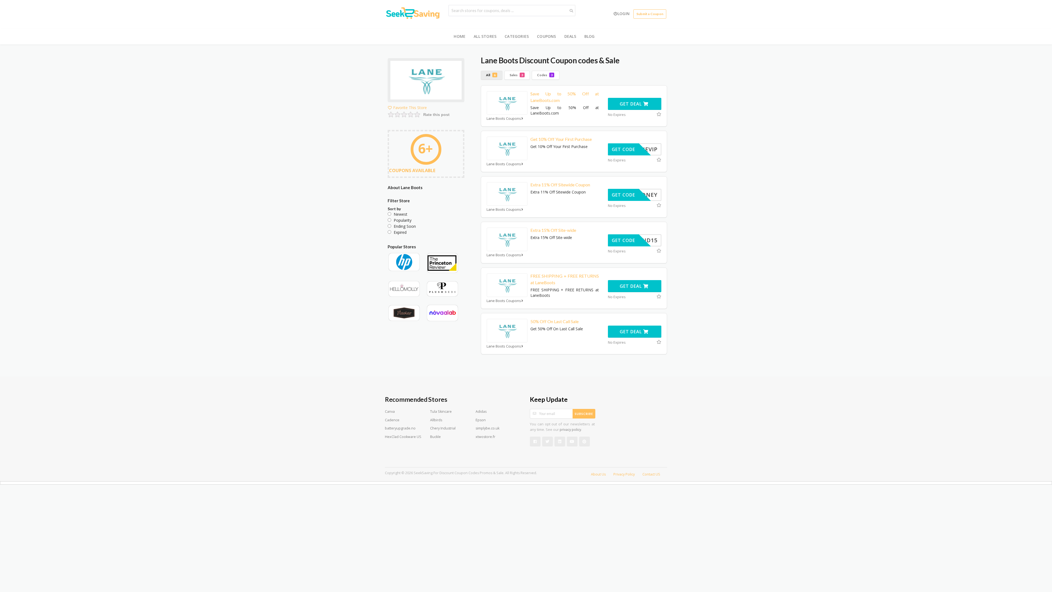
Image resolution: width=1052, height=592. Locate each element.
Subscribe (584, 413)
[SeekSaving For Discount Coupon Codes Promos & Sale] (412, 13)
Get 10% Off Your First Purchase (561, 139)
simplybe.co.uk (487, 428)
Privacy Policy (624, 474)
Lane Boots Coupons (504, 118)
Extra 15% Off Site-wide (553, 230)
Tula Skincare (441, 411)
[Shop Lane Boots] (426, 81)
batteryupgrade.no (400, 428)
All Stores (485, 36)
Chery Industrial (443, 428)
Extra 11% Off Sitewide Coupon (560, 184)
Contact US (651, 474)
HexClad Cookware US (403, 436)
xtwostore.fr (485, 436)
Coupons (546, 36)
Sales (516, 75)
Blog (589, 36)
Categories (517, 36)
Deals (570, 36)
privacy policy (570, 429)
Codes (545, 75)
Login (624, 13)
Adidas (481, 411)
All (491, 75)
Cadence (392, 420)
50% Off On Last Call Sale (554, 321)
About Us (598, 474)
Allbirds (436, 420)
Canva (390, 411)
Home (459, 36)
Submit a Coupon (649, 14)
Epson (481, 420)
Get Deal (631, 104)
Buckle (435, 436)
